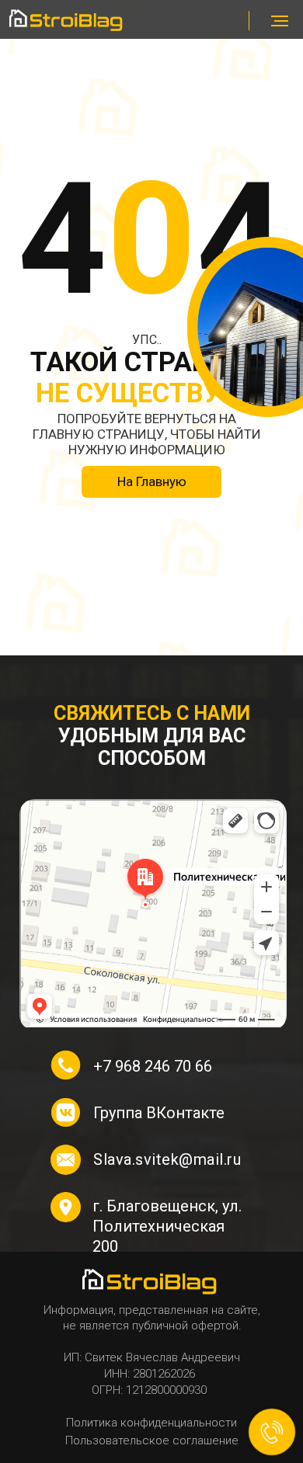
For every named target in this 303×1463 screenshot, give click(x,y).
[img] (67, 20)
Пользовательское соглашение (152, 1440)
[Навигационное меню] (279, 21)
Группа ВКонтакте (159, 1112)
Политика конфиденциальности (151, 1423)
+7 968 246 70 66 (152, 1066)
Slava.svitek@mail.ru (167, 1159)
